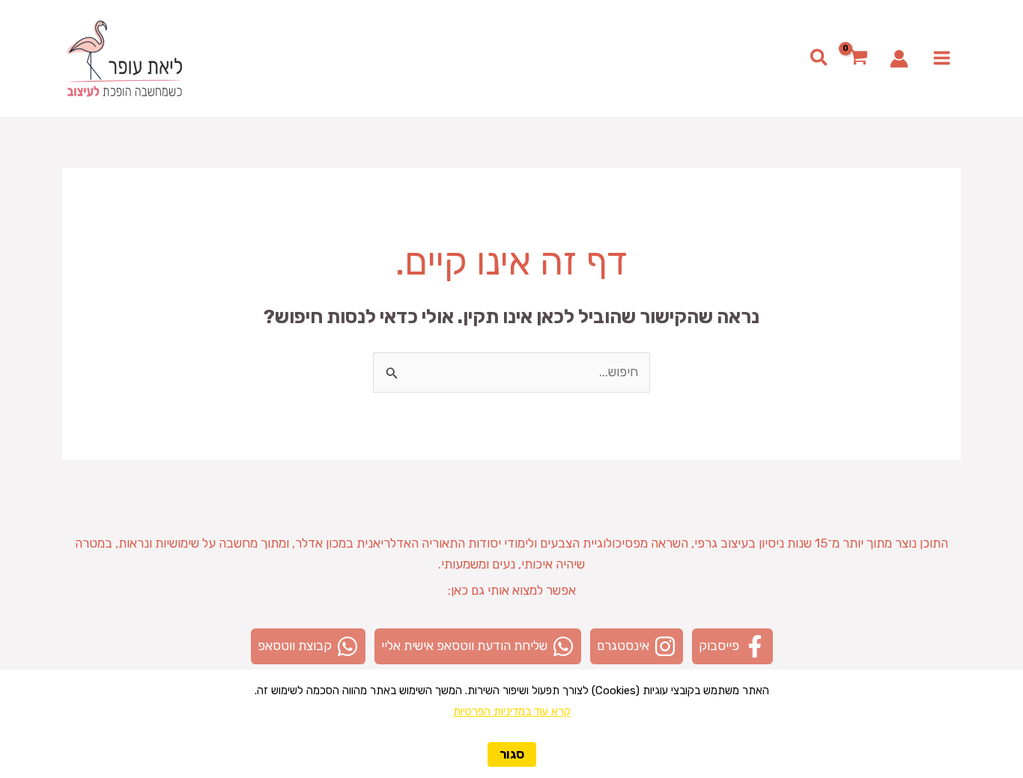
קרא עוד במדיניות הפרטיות (512, 711)
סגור (512, 754)
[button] (818, 58)
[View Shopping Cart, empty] (859, 59)
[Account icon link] (899, 58)
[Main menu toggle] (942, 58)
